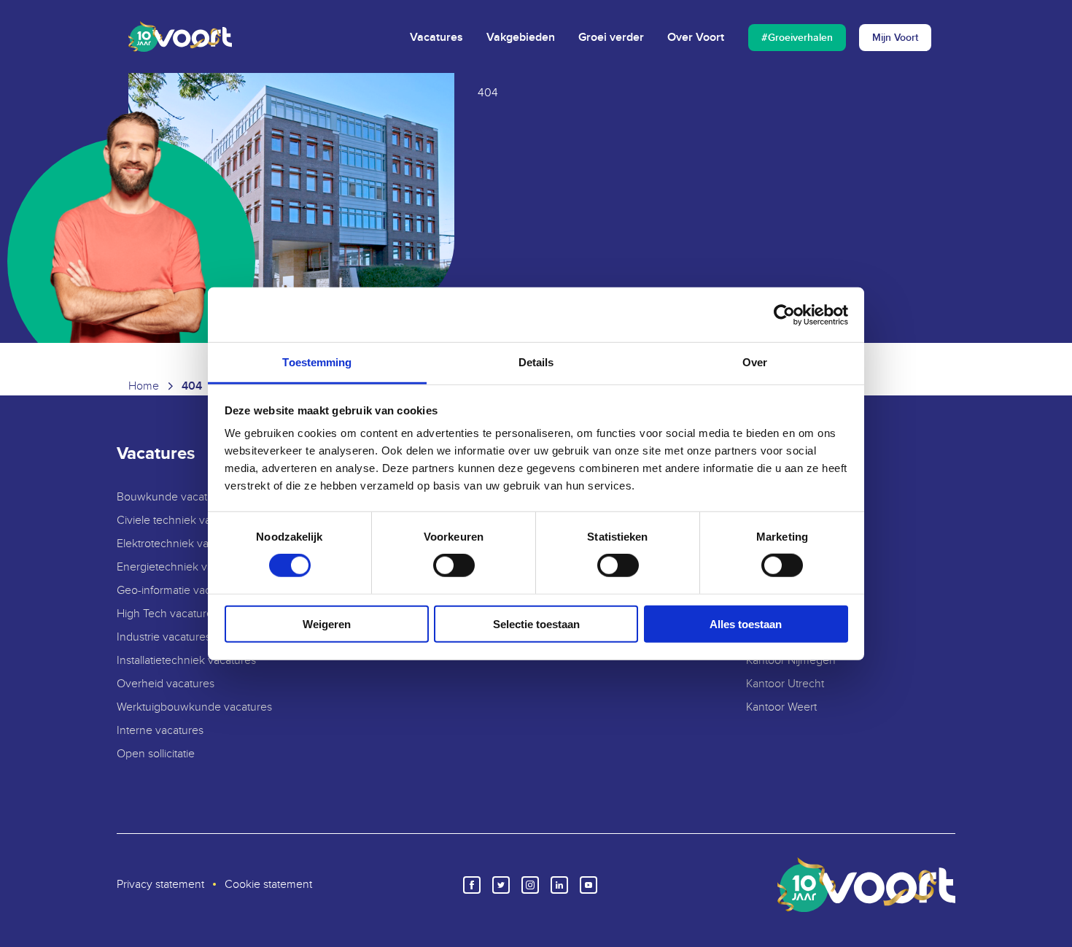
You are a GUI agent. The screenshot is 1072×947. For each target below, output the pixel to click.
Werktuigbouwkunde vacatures (194, 707)
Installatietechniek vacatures (186, 661)
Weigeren (327, 624)
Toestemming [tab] (316, 362)
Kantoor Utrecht (785, 684)
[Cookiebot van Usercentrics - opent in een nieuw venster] (784, 314)
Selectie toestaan (536, 624)
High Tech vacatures (167, 614)
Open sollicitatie (156, 754)
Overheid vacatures (165, 684)
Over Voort (695, 38)
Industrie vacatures (164, 637)
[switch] (454, 565)
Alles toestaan (746, 624)
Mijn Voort (895, 37)
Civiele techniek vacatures (182, 520)
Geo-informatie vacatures (179, 591)
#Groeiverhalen (797, 37)
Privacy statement (160, 885)
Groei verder (611, 38)
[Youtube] (588, 885)
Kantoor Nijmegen (791, 661)
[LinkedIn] (559, 885)
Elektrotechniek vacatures (181, 544)
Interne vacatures (160, 731)
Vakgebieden (520, 38)
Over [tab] (754, 362)
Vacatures (436, 38)
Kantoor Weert (781, 707)
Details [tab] (536, 362)
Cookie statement (268, 885)
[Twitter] (501, 885)
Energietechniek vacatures (183, 567)
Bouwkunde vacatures (173, 497)
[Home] (180, 36)
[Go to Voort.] (143, 386)
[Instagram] (530, 885)
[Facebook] (472, 885)
